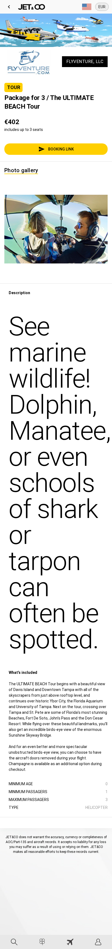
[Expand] (86, 7)
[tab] (14, 942)
